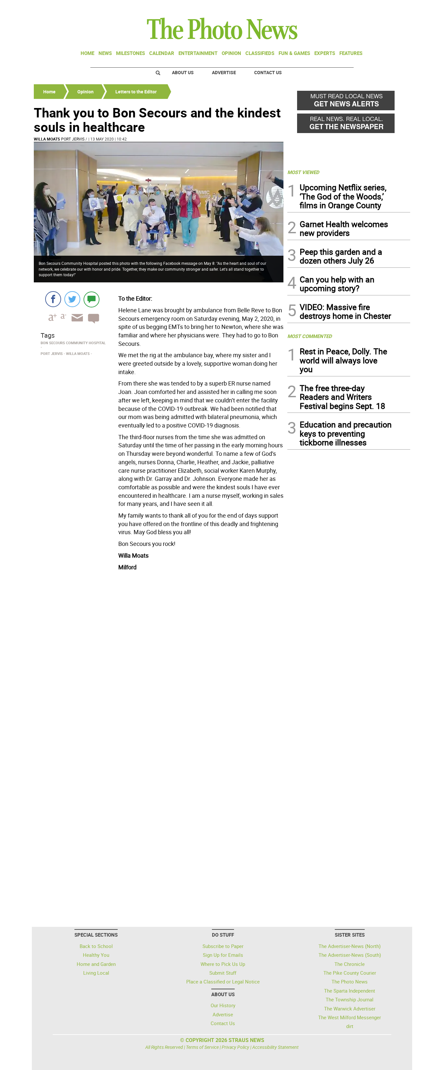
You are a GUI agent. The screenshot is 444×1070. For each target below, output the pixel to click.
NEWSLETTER (358, 7)
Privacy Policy (235, 1047)
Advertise (224, 72)
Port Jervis (73, 139)
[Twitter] (72, 299)
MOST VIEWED (303, 172)
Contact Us (268, 72)
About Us (183, 72)
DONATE (394, 7)
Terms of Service (202, 1047)
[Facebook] (53, 299)
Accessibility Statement (275, 1047)
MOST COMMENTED (309, 336)
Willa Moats (47, 139)
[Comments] (91, 299)
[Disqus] (158, 662)
